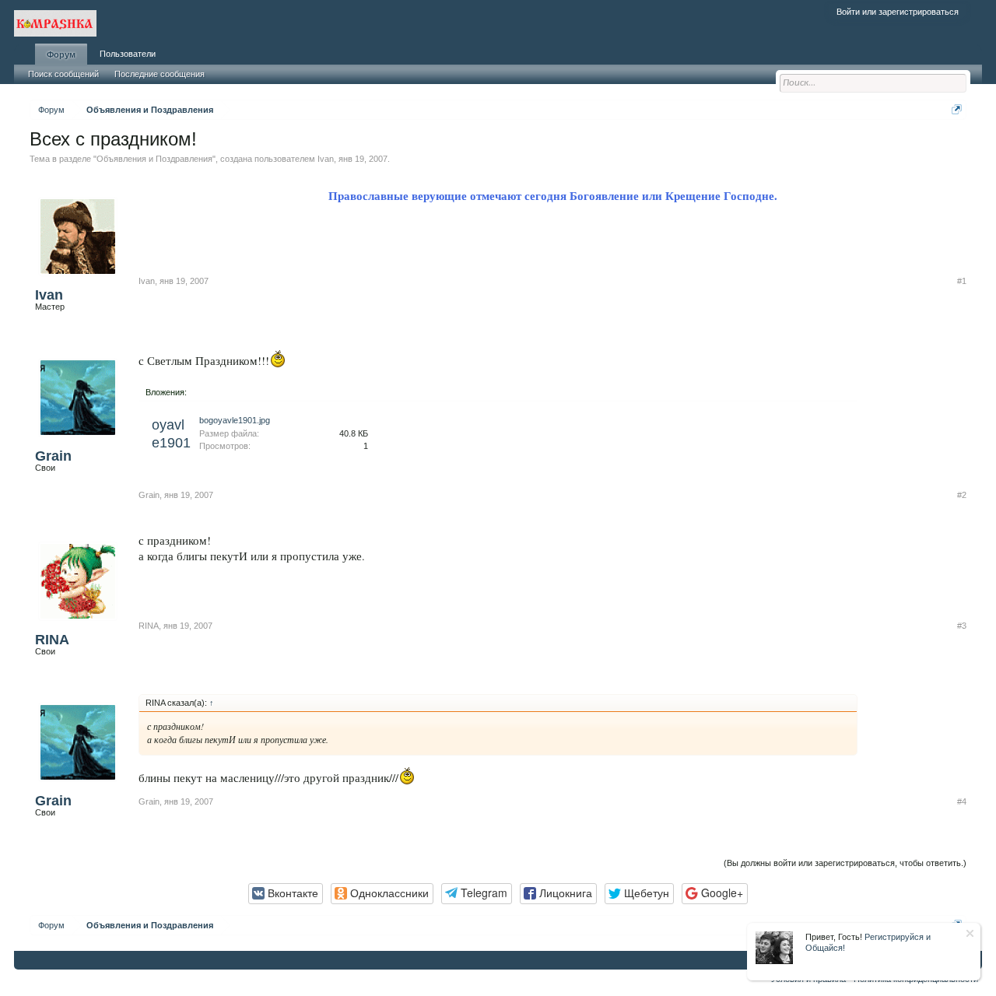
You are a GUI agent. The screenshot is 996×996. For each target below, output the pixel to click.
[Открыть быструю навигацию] (957, 109)
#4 (961, 801)
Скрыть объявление (970, 933)
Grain (53, 456)
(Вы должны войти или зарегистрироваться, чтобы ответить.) (845, 863)
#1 (961, 281)
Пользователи (128, 53)
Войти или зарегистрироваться (897, 11)
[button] (285, 893)
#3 (961, 625)
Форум (61, 54)
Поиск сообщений (63, 74)
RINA (52, 639)
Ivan (325, 158)
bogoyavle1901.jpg (234, 420)
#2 (961, 495)
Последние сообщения (159, 74)
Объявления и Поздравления (154, 158)
